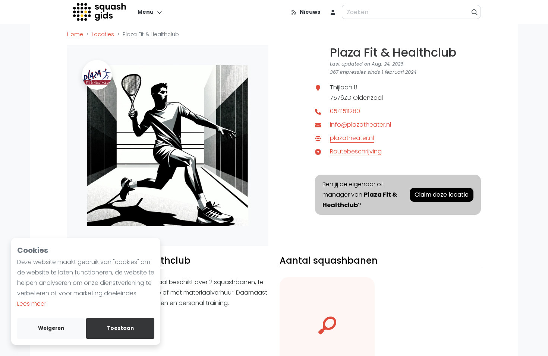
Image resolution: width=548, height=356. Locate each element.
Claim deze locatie (442, 194)
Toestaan (120, 328)
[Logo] (100, 12)
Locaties (103, 34)
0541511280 (345, 111)
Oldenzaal (368, 97)
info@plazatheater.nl (360, 124)
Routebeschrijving (356, 151)
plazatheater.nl (352, 138)
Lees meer (31, 303)
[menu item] (332, 11)
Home (75, 34)
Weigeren (51, 328)
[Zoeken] (475, 12)
